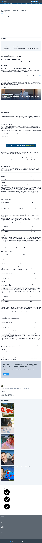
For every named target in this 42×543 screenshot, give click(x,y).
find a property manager (24, 351)
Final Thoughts (3, 396)
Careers (2, 521)
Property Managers (27, 3)
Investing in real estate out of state (6, 342)
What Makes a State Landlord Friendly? (7, 392)
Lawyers (32, 3)
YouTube (2, 535)
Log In (36, 1)
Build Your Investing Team (5, 3)
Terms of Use (2, 527)
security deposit (23, 104)
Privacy (1, 529)
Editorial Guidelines (3, 526)
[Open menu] (39, 1)
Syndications (36, 3)
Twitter (1, 534)
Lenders (14, 3)
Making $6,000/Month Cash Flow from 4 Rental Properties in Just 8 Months (27, 434)
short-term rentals (32, 208)
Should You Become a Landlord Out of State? (7, 395)
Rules (1, 528)
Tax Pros (18, 3)
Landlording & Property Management (7, 94)
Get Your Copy (6, 374)
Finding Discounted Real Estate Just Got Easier (22, 466)
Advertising (2, 520)
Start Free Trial (3, 511)
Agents (11, 3)
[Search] (30, 1)
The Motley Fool (38, 75)
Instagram (2, 536)
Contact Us (2, 522)
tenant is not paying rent (24, 67)
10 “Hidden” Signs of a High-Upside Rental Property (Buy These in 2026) (26, 450)
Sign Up (33, 1)
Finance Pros (22, 3)
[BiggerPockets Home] (5, 1)
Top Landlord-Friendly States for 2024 (6, 394)
